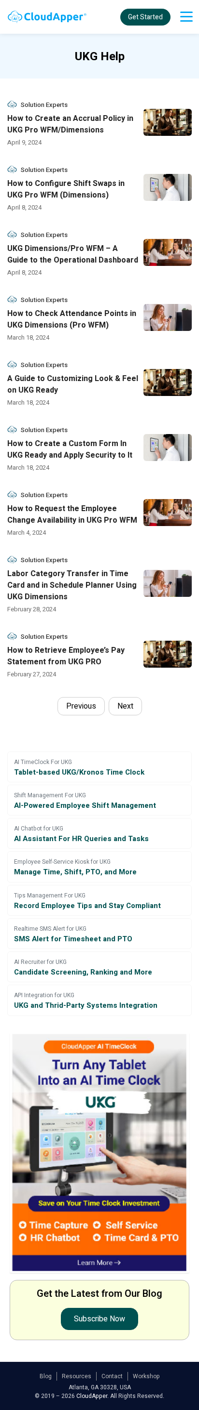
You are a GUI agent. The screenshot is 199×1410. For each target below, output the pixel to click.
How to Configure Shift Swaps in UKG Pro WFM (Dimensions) (66, 189)
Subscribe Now (99, 1319)
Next (125, 706)
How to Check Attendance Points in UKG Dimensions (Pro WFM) (71, 319)
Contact (112, 1376)
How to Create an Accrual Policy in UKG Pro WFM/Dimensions (70, 124)
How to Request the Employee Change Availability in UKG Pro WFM (72, 514)
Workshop (146, 1376)
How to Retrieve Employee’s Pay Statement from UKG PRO (66, 656)
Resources (76, 1376)
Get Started (145, 17)
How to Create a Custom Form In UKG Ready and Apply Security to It (69, 449)
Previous (81, 706)
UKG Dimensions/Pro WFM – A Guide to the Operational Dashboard (72, 254)
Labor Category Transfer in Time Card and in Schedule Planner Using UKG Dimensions (72, 585)
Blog (46, 1376)
